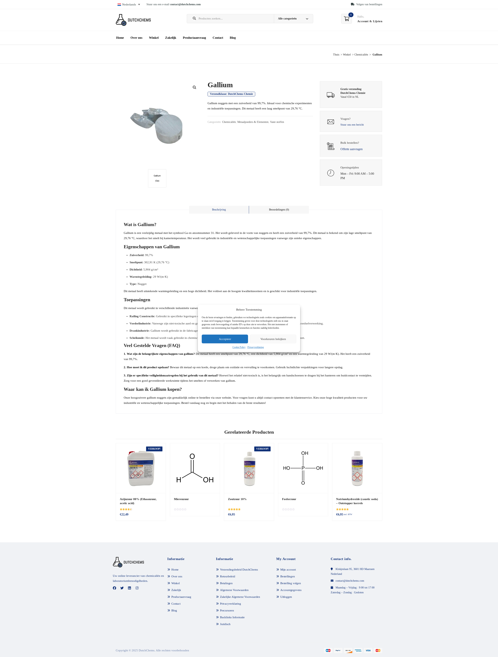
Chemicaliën (361, 54)
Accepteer (225, 339)
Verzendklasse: (231, 93)
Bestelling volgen (290, 583)
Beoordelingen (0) (279, 209)
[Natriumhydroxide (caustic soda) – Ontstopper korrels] (357, 468)
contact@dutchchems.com (185, 4)
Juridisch (225, 624)
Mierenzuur (181, 499)
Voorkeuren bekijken (273, 339)
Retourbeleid (227, 576)
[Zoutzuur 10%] (249, 468)
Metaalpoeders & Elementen (252, 122)
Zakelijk (170, 37)
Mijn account (288, 569)
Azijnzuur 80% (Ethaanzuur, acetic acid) (138, 501)
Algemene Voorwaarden (234, 590)
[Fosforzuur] (303, 468)
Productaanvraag (194, 37)
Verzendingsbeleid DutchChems (239, 569)
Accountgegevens (291, 590)
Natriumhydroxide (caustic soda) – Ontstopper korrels (357, 501)
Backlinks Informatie (232, 617)
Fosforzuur (289, 499)
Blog (233, 37)
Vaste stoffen (277, 122)
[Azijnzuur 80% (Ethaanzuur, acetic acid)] (141, 468)
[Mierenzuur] (195, 468)
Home (120, 37)
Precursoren (227, 610)
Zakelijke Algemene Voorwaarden (240, 596)
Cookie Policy (238, 347)
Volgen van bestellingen (368, 4)
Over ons (136, 37)
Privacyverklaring (255, 347)
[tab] (219, 210)
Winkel (154, 37)
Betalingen (226, 583)
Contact (218, 37)
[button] (194, 87)
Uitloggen (286, 596)
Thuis (336, 54)
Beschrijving (219, 209)
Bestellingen (287, 576)
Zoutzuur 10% (237, 499)
